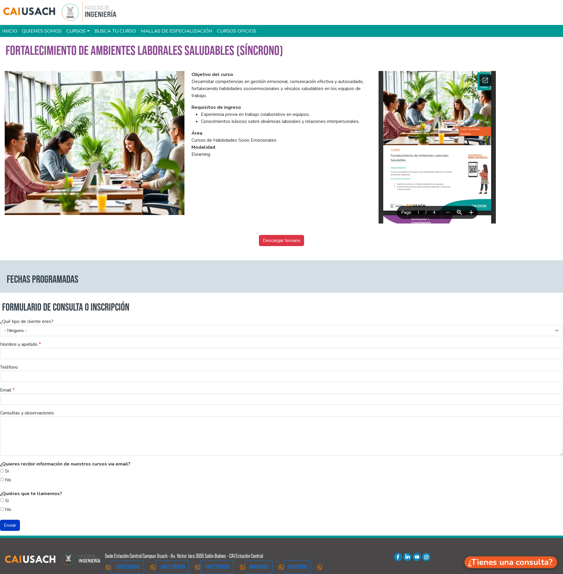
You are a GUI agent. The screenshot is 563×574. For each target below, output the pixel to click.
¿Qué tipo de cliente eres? (26, 321)
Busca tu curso (115, 31)
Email (5, 390)
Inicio (9, 31)
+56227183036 (217, 567)
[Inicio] (63, 12)
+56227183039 (172, 567)
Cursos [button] (76, 31)
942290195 (297, 567)
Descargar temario (281, 240)
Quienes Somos (42, 31)
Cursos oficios (236, 31)
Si (7, 471)
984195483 (259, 567)
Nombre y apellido (19, 344)
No (8, 480)
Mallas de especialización (176, 31)
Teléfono (9, 367)
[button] (510, 562)
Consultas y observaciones (27, 413)
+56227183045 (127, 567)
